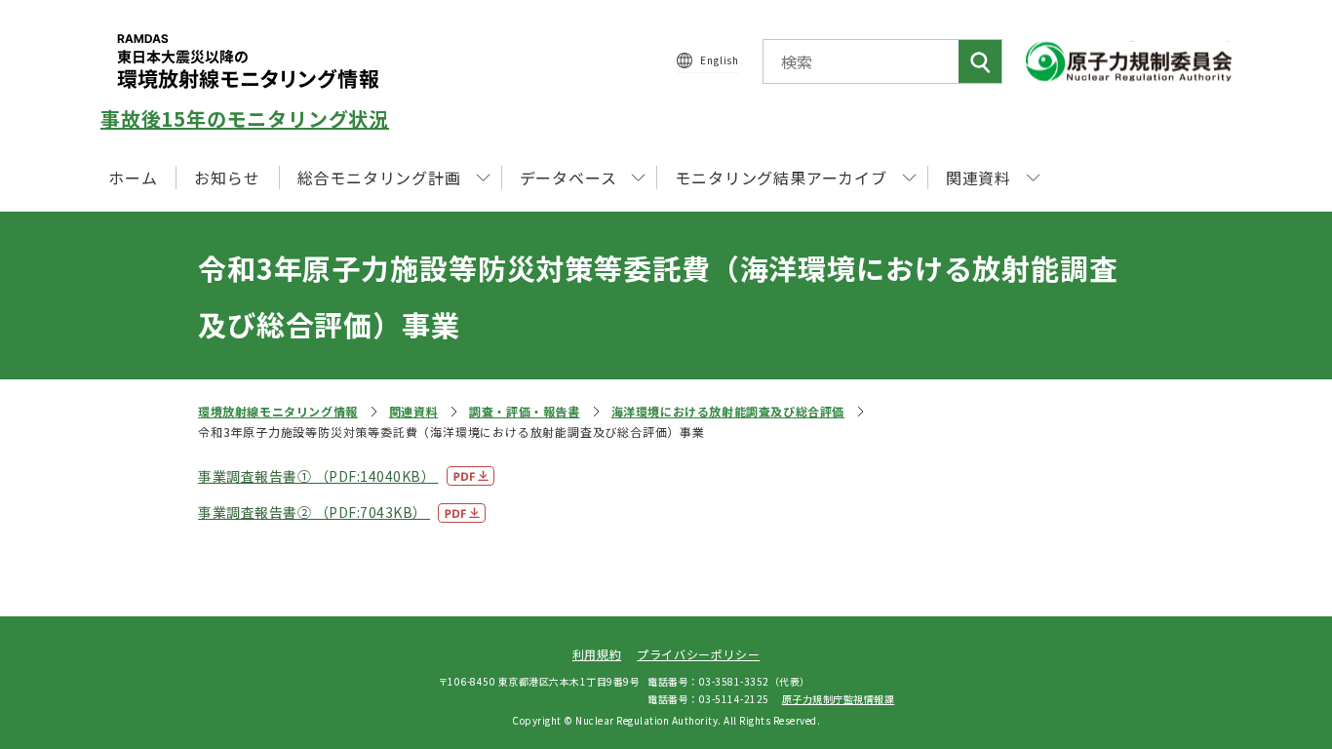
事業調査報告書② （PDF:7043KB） (314, 512)
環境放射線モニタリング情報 (278, 411)
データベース (568, 177)
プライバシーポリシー (698, 654)
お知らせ (226, 177)
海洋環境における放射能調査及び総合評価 (727, 411)
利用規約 (596, 654)
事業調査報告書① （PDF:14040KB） (318, 476)
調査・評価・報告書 (524, 411)
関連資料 (413, 411)
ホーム (132, 177)
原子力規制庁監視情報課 (838, 698)
